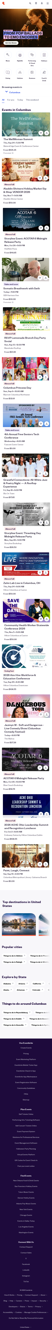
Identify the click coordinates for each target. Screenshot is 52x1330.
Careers (19, 1300)
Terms (30, 1306)
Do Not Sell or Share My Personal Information (26, 1318)
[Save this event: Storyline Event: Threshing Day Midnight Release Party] (40, 522)
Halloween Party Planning (26, 1148)
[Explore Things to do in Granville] (26, 1024)
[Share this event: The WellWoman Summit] (46, 133)
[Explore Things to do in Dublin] (24, 1018)
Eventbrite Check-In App (26, 1071)
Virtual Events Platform (26, 1154)
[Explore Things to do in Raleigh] (25, 961)
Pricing (26, 1053)
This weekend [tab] (32, 99)
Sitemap (26, 1099)
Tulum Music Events (26, 1192)
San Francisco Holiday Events (26, 1186)
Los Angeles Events (26, 1226)
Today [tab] (20, 99)
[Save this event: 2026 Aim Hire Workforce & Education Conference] (39, 664)
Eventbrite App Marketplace (26, 1076)
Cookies (18, 1312)
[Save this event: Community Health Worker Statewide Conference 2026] (40, 619)
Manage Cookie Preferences (35, 1312)
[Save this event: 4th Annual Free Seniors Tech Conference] (40, 423)
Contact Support (26, 1247)
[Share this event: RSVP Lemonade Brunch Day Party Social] (46, 327)
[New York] (19, 934)
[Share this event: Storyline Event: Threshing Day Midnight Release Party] (46, 522)
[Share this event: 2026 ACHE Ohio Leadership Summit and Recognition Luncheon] (46, 814)
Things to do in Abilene (12, 955)
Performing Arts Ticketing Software (26, 1120)
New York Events (26, 1209)
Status (22, 1306)
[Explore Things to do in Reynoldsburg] (30, 1012)
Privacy (38, 1306)
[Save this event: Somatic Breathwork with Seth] (39, 277)
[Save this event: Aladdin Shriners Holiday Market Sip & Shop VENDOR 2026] (39, 178)
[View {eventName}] (26, 124)
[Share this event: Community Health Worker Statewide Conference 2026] (46, 619)
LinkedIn (26, 1270)
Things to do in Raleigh (12, 962)
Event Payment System (26, 1131)
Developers (13, 1306)
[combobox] (23, 91)
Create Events (26, 1047)
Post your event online (26, 1166)
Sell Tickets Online (26, 1114)
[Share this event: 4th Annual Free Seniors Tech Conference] (46, 423)
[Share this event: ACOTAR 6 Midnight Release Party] (45, 767)
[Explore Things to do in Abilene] (25, 955)
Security (43, 1300)
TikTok (26, 1281)
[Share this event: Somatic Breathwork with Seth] (45, 277)
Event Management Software (26, 1143)
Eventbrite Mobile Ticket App (26, 1065)
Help (11, 1300)
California (37, 983)
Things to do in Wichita (39, 962)
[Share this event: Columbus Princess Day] (45, 377)
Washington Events (26, 1232)
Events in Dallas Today (26, 1221)
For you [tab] (10, 99)
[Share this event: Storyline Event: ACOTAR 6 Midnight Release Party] (46, 228)
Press (27, 1300)
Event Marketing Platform (26, 1059)
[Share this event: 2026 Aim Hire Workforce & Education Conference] (45, 664)
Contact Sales (26, 1252)
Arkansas (21, 990)
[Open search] (30, 3)
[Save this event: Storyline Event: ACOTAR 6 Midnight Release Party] (40, 228)
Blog (5, 1300)
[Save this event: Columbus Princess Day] (39, 377)
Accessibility (8, 1312)
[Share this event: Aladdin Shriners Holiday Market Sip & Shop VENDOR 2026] (45, 178)
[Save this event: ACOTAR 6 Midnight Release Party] (39, 767)
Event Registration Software (26, 1082)
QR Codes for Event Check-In (26, 1160)
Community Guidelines (26, 1088)
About (43, 1295)
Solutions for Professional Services (26, 1137)
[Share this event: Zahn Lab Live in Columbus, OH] (45, 572)
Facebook (26, 1264)
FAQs (26, 1094)
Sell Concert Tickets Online (26, 1125)
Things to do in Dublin (12, 1018)
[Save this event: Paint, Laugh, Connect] (39, 864)
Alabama (7, 983)
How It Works (9, 1295)
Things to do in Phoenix (40, 955)
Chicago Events (26, 1215)
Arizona (22, 983)
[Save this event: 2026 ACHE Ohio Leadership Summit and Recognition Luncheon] (40, 814)
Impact (34, 1300)
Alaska (6, 990)
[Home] (3, 3)
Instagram (26, 1275)
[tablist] (20, 100)
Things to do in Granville (13, 1025)
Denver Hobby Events (26, 1198)
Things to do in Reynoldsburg (15, 1012)
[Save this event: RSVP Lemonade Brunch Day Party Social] (40, 327)
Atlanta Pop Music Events (26, 1203)
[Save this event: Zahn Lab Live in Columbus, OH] (39, 572)
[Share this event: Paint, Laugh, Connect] (45, 864)
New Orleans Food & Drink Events (26, 1180)
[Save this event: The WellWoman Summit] (40, 133)
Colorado (36, 990)
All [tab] (3, 99)
